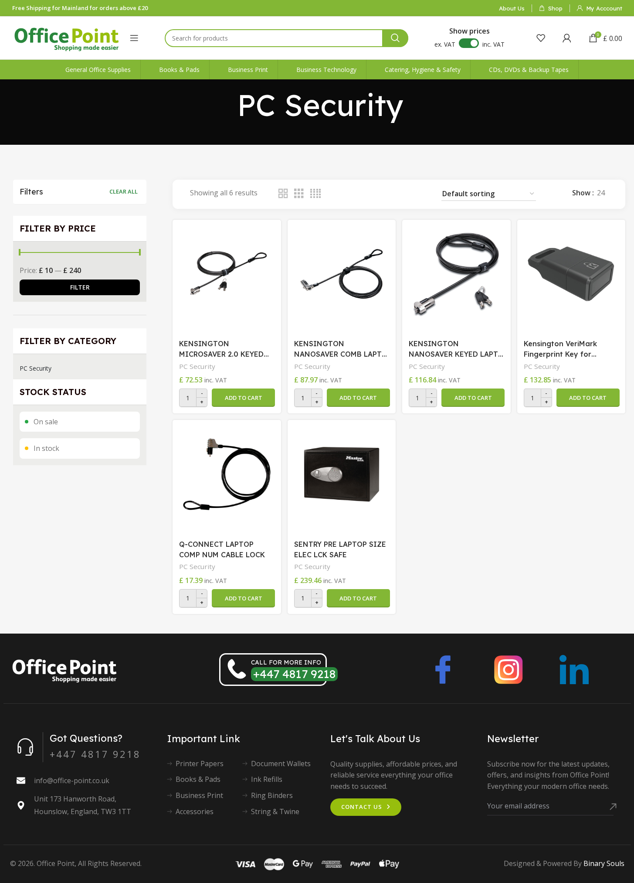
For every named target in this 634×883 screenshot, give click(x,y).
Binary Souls (603, 863)
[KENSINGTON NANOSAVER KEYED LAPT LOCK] (456, 274)
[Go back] (226, 105)
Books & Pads (198, 779)
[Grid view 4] (315, 194)
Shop (555, 8)
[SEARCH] (395, 38)
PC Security (35, 368)
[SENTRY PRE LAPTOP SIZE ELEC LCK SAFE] (342, 474)
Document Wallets (281, 763)
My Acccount (604, 8)
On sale (46, 421)
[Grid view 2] (283, 194)
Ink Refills (266, 779)
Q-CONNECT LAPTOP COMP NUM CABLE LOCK (222, 549)
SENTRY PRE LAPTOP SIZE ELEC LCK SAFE (340, 549)
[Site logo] (66, 37)
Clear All (123, 191)
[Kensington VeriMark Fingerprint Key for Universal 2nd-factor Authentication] (571, 274)
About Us (512, 8)
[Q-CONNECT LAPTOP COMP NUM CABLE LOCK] (227, 474)
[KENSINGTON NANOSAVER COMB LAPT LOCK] (342, 274)
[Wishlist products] (540, 38)
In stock (46, 448)
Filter (80, 287)
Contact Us (361, 807)
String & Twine (275, 811)
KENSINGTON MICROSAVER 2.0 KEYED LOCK (221, 349)
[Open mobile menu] (134, 38)
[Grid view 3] (299, 194)
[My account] (567, 38)
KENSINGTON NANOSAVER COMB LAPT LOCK (338, 349)
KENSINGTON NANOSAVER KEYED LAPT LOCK (453, 349)
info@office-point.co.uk (71, 780)
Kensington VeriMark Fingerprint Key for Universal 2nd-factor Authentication (560, 349)
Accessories (195, 811)
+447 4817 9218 (294, 674)
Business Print (199, 795)
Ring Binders (272, 795)
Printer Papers (200, 763)
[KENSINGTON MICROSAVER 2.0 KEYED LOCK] (227, 274)
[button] (243, 398)
